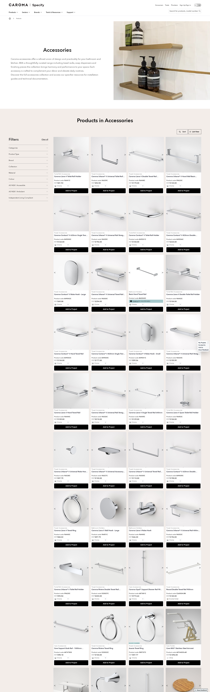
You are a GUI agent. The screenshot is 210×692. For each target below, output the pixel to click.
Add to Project (71, 190)
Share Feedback (202, 690)
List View (195, 132)
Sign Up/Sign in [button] (185, 5)
